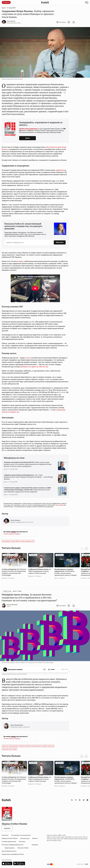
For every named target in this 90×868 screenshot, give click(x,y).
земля (13, 541)
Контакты (5, 835)
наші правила (59, 505)
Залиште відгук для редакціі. (12, 534)
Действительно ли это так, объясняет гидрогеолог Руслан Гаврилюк (27, 490)
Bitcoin (29, 746)
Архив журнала (10, 848)
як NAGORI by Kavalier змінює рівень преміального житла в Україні (65, 572)
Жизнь (56, 578)
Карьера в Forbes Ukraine (10, 838)
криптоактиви (37, 746)
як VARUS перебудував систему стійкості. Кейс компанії (39, 571)
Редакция (35, 845)
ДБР (17, 541)
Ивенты (35, 838)
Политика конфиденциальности (12, 845)
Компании (4, 578)
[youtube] (87, 800)
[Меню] (87, 2)
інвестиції (5, 746)
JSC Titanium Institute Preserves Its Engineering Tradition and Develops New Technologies (14, 572)
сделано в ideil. (82, 864)
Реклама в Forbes (22, 848)
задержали (60, 170)
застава (22, 541)
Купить (7, 828)
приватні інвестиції (48, 746)
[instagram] (80, 800)
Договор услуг (25, 838)
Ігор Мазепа (6, 541)
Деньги (4, 7)
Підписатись (59, 242)
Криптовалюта (14, 746)
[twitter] (72, 800)
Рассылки (22, 841)
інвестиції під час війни (9, 749)
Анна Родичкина (12, 604)
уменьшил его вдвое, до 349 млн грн (34, 366)
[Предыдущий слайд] (82, 756)
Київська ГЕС (30, 541)
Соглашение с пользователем (21, 835)
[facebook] (76, 800)
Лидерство (31, 576)
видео (21, 261)
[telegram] (83, 800)
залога (27, 358)
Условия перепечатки (9, 841)
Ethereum (22, 746)
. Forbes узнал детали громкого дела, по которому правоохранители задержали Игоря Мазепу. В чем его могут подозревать (27, 464)
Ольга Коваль (11, 21)
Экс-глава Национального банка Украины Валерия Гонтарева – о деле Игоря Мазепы (28, 477)
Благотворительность (9, 851)
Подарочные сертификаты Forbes (13, 854)
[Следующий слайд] (86, 548)
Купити (27, 138)
